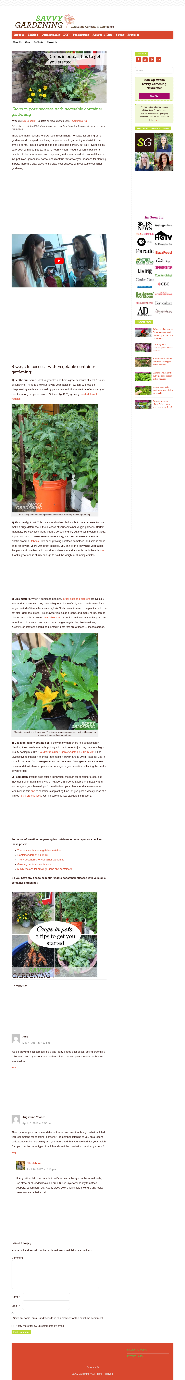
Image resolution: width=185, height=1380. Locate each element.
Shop (27, 42)
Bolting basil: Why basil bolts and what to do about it (163, 390)
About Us (17, 42)
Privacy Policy (135, 1356)
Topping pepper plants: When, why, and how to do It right (163, 404)
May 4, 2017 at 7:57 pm (36, 1042)
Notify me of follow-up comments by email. (40, 1325)
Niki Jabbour (28, 121)
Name (16, 1296)
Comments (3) (79, 121)
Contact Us (52, 42)
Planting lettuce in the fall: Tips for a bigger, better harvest (162, 376)
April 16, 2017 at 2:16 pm (41, 1169)
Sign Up (154, 96)
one (102, 550)
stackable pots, (53, 617)
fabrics (35, 541)
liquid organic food (30, 795)
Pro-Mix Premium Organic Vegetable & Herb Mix (66, 752)
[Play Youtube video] (59, 260)
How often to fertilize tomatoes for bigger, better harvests (162, 361)
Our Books (38, 42)
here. (157, 120)
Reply (14, 1068)
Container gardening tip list (32, 855)
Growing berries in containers (34, 864)
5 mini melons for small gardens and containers (44, 869)
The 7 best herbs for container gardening (40, 859)
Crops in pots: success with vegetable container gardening (57, 111)
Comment (18, 1257)
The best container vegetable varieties (39, 850)
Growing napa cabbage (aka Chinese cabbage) (163, 347)
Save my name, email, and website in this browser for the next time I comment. (58, 1318)
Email (16, 1305)
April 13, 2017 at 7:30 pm (36, 1123)
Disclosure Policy (137, 1349)
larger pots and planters (76, 598)
